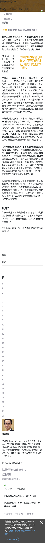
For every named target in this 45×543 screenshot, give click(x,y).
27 (3, 402)
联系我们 (9, 488)
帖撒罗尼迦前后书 (14, 470)
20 (3, 370)
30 (3, 415)
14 (3, 343)
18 (3, 361)
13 (3, 338)
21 (3, 375)
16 (3, 352)
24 (3, 388)
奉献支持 (21, 488)
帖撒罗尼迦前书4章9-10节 (23, 30)
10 (3, 324)
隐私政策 (30, 514)
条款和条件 (19, 514)
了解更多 (11, 539)
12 (3, 334)
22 (3, 379)
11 (3, 329)
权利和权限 (8, 514)
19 (3, 365)
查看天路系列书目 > (11, 479)
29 (3, 411)
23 (3, 384)
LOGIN (5, 22)
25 (3, 393)
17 (3, 356)
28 (3, 406)
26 (3, 397)
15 (3, 347)
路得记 (6, 474)
